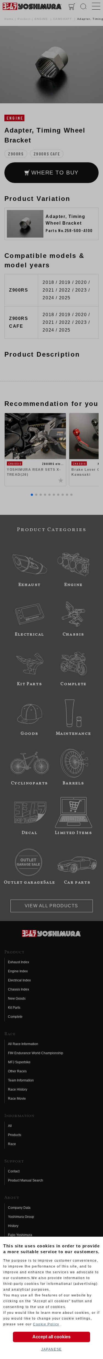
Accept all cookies (51, 1336)
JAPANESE (51, 1349)
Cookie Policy (46, 1324)
